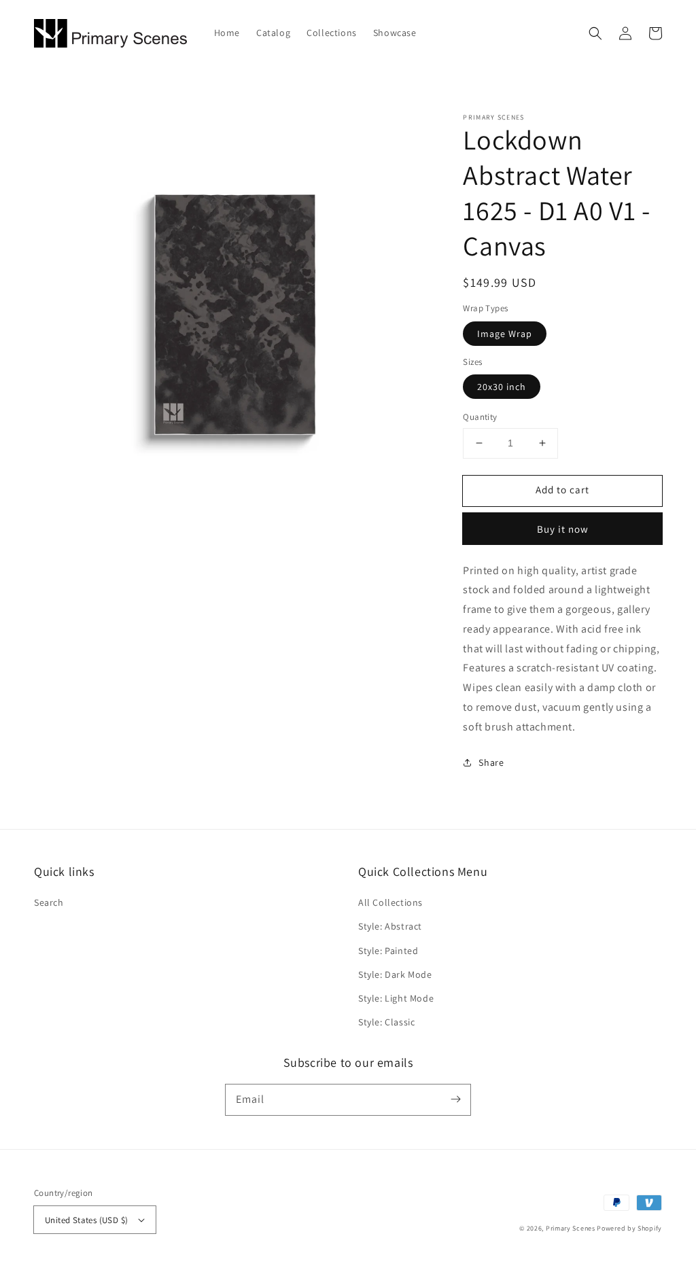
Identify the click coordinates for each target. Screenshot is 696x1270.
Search (49, 902)
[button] (595, 33)
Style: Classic (386, 1022)
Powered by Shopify (629, 1228)
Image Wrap (504, 334)
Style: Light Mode (396, 998)
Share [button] (491, 762)
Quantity (480, 417)
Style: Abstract (390, 926)
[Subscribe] (455, 1099)
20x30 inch (501, 387)
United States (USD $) (86, 1220)
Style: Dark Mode (395, 974)
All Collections (390, 902)
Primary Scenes (570, 1228)
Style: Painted (388, 951)
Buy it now (563, 529)
